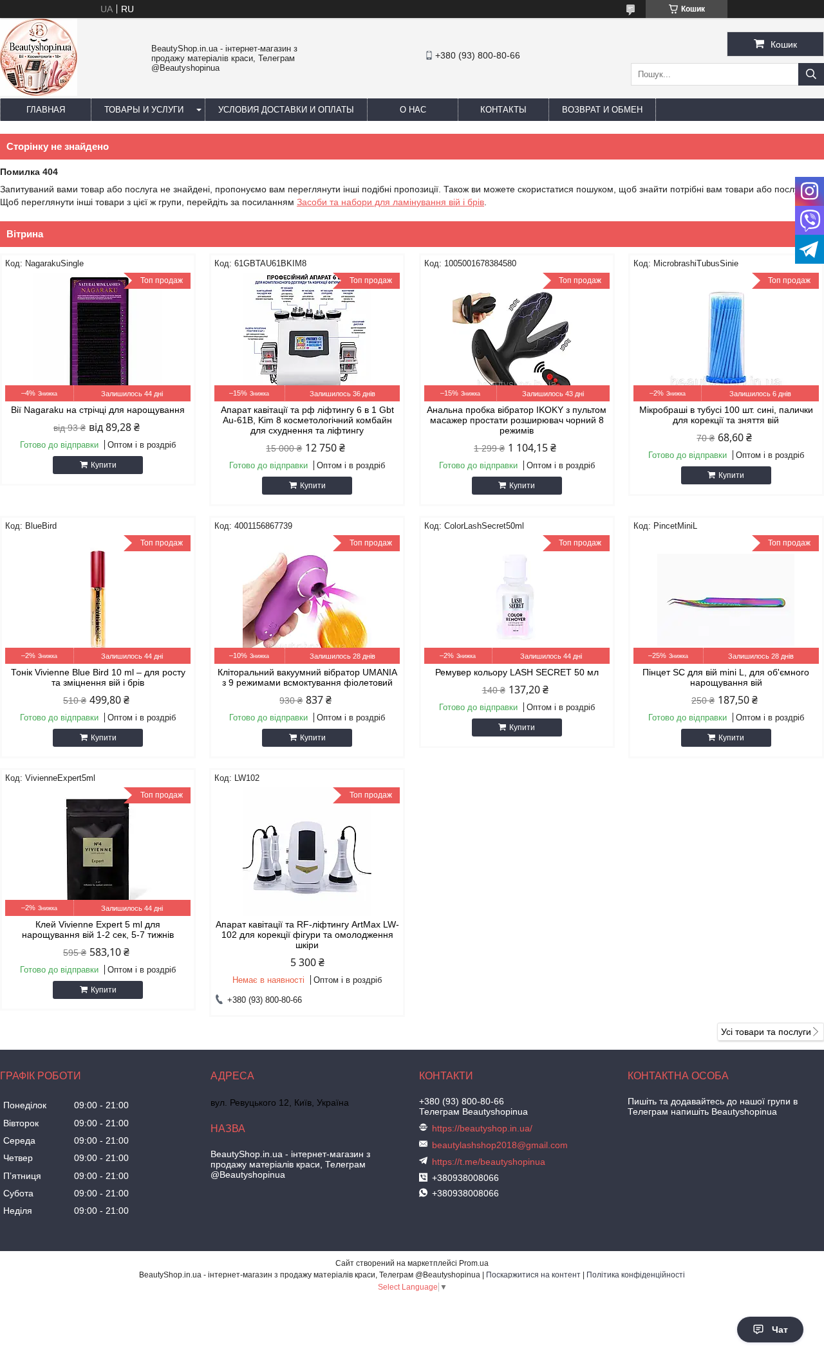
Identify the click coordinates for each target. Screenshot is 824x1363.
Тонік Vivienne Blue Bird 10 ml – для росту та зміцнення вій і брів (98, 677)
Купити (104, 465)
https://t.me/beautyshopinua (488, 1162)
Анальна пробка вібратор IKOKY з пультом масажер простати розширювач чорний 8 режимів (516, 420)
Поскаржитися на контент (533, 1274)
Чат (780, 1329)
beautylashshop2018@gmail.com (500, 1145)
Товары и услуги (143, 109)
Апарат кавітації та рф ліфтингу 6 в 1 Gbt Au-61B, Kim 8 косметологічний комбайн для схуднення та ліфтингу (307, 420)
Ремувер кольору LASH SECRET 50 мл (517, 672)
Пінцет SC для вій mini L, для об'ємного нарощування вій (725, 677)
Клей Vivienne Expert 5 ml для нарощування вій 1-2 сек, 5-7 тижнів (98, 929)
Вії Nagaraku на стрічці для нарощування (98, 410)
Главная (45, 109)
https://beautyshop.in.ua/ (482, 1128)
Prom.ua (474, 1263)
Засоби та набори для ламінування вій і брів (390, 202)
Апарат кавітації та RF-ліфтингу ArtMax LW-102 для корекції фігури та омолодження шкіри (307, 934)
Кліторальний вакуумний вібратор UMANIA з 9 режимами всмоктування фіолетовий (307, 677)
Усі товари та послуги (766, 1032)
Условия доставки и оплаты (286, 109)
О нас (413, 109)
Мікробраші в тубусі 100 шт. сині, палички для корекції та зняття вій (726, 415)
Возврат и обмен (602, 109)
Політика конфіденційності (635, 1274)
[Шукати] (811, 74)
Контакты (503, 109)
